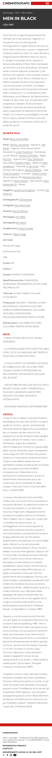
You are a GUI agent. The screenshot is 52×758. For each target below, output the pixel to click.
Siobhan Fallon (23, 162)
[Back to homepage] (10, 733)
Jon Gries (34, 166)
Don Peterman (22, 205)
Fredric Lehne (39, 173)
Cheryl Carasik (25, 228)
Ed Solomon (25, 199)
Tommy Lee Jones (19, 144)
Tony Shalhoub (35, 159)
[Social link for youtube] (14, 755)
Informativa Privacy (14, 745)
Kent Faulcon (21, 180)
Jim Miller (20, 216)
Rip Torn (7, 159)
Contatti (8, 748)
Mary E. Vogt (19, 234)
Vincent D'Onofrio (28, 155)
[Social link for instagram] (11, 755)
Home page (8, 13)
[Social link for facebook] (7, 755)
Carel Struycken (11, 173)
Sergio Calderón (33, 170)
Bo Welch (21, 222)
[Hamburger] (47, 3)
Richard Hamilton (32, 177)
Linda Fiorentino (24, 152)
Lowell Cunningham (24, 190)
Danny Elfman (20, 211)
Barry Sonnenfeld (19, 139)
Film (17, 13)
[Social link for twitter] (4, 755)
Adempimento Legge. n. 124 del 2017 (22, 752)
